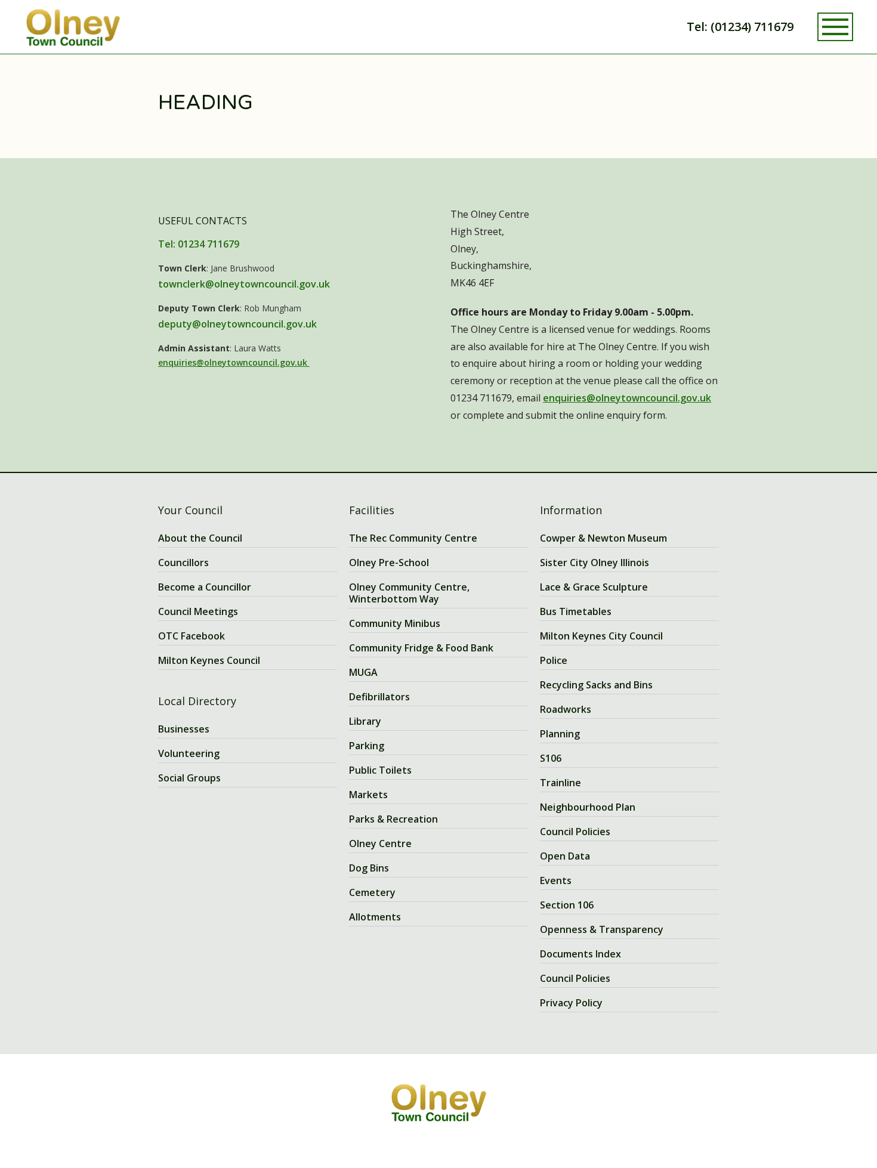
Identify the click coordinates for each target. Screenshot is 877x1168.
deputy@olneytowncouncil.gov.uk (237, 323)
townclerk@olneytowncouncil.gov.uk (244, 284)
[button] (835, 27)
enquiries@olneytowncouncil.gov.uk (234, 362)
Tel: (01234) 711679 (740, 26)
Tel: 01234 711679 (198, 244)
